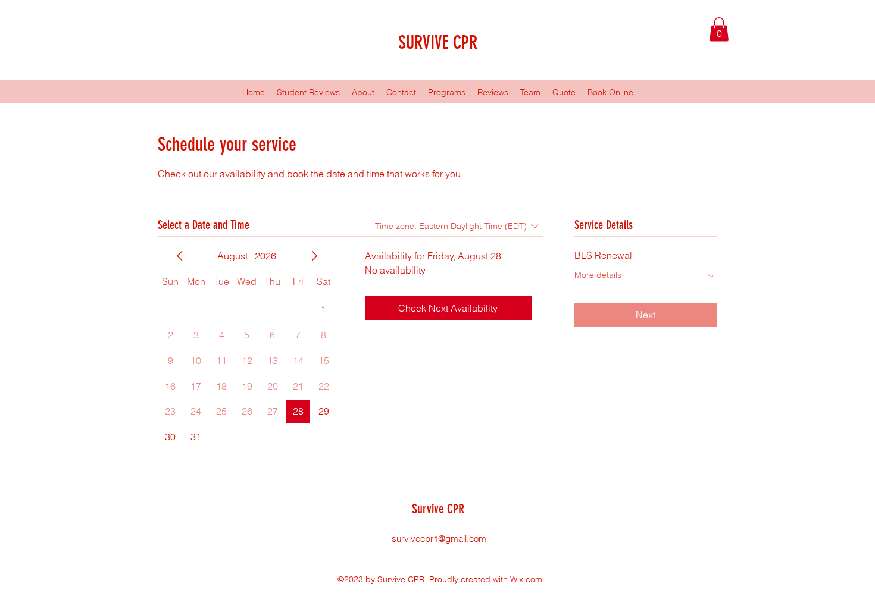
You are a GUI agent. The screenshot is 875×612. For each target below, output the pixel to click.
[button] (719, 29)
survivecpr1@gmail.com (439, 538)
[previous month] (180, 256)
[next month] (314, 256)
